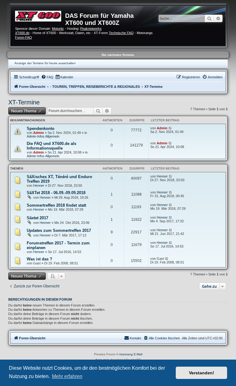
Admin (38, 133)
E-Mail (138, 354)
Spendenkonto (40, 128)
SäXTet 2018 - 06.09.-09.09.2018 (56, 192)
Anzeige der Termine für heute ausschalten (45, 63)
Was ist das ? (39, 259)
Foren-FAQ (23, 37)
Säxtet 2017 (37, 218)
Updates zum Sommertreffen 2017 (59, 230)
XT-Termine (24, 102)
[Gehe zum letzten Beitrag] (170, 128)
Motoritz (58, 28)
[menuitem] (47, 77)
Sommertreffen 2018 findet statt (56, 205)
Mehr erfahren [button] (67, 376)
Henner (38, 185)
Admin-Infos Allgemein (43, 136)
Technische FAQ (121, 33)
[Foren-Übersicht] (40, 15)
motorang (126, 354)
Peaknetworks (91, 28)
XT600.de (22, 33)
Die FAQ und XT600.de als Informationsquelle (51, 145)
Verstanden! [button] (201, 372)
